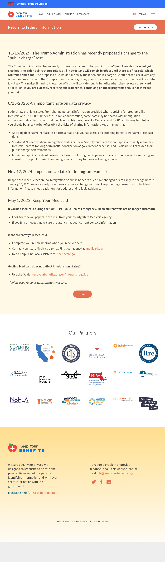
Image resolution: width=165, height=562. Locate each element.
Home (41, 14)
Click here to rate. (44, 493)
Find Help (69, 14)
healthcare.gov (66, 254)
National (144, 27)
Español (143, 14)
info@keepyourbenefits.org (115, 473)
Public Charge (54, 14)
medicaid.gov (94, 248)
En (134, 14)
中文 (153, 14)
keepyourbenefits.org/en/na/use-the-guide (60, 274)
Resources (83, 14)
